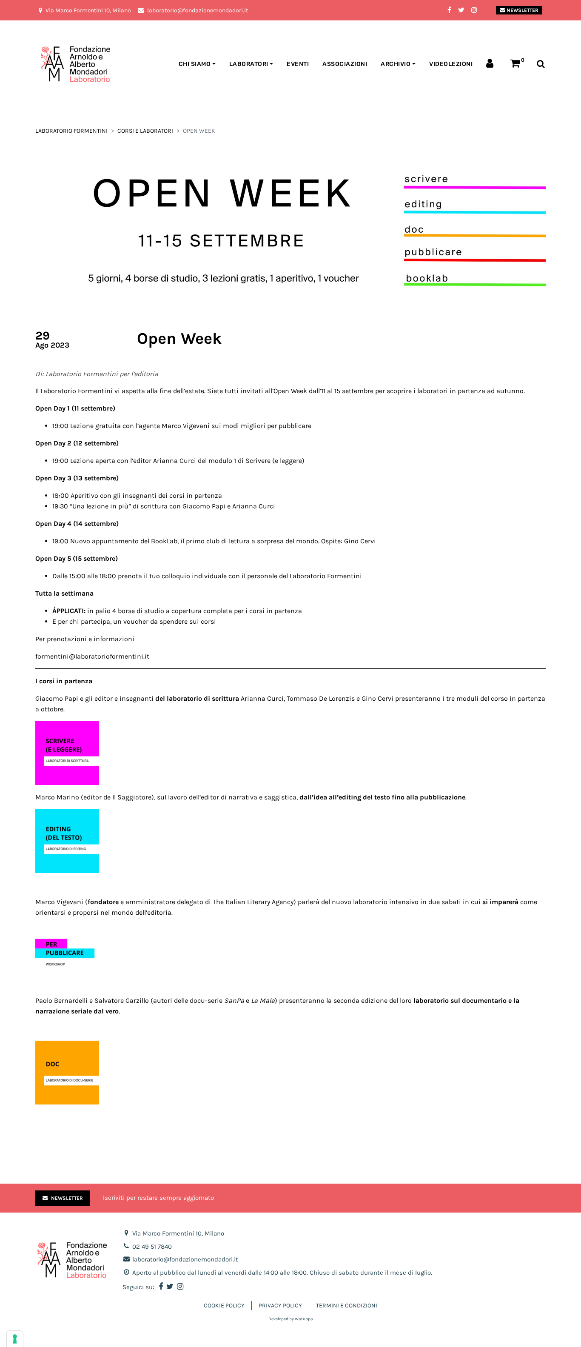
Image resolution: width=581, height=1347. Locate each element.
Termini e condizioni (346, 1305)
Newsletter (522, 10)
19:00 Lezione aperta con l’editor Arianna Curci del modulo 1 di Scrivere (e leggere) (178, 461)
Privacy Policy (280, 1305)
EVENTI (298, 64)
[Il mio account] (491, 64)
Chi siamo (195, 64)
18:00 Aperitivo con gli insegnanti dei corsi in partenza (137, 495)
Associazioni (344, 64)
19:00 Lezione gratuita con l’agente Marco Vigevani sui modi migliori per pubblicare (181, 426)
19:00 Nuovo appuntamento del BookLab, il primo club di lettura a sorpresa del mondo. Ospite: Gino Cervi (214, 541)
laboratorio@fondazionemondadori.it (185, 1259)
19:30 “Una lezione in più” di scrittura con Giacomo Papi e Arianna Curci (163, 506)
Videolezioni (451, 64)
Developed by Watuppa (290, 1318)
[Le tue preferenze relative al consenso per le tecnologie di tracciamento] (15, 1339)
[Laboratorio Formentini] (54, 64)
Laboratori (248, 64)
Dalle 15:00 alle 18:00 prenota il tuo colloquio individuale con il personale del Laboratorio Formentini (207, 576)
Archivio (395, 64)
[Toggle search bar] (541, 64)
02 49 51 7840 (152, 1246)
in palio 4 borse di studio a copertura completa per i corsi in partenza (177, 611)
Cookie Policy (224, 1305)
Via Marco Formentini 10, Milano (178, 1233)
